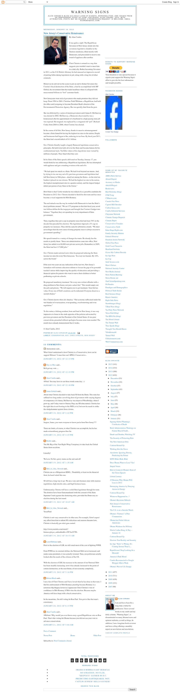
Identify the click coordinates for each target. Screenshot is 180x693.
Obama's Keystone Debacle (120, 500)
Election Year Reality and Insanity (123, 540)
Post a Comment (50, 631)
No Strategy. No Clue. (92, 672)
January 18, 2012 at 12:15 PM (59, 359)
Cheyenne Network (112, 214)
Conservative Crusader (114, 223)
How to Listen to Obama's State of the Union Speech (123, 471)
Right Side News (111, 300)
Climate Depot (111, 220)
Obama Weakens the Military (121, 526)
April (113, 407)
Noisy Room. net (111, 278)
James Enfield (51, 391)
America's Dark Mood (118, 556)
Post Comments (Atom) (63, 640)
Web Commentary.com (114, 341)
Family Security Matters (114, 233)
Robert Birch (51, 578)
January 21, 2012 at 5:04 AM (58, 624)
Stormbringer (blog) (113, 303)
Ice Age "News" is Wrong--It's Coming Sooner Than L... (121, 545)
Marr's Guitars (110, 265)
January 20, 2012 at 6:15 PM (58, 605)
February (114, 414)
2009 (110, 579)
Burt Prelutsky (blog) (113, 191)
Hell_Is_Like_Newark (54, 468)
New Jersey (89, 335)
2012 (110, 375)
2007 (110, 586)
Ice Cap (108, 259)
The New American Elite (119, 441)
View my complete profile (117, 633)
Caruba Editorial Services (115, 211)
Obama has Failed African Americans (120, 521)
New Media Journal (112, 271)
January (114, 418)
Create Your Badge (111, 132)
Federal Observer (111, 236)
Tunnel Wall (110, 335)
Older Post (97, 635)
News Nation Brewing (113, 274)
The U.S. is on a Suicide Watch (121, 510)
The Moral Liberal (112, 319)
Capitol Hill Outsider (113, 204)
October (114, 385)
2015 (110, 364)
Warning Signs (90, 11)
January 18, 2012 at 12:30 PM (59, 385)
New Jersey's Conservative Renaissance (120, 505)
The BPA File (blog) (113, 316)
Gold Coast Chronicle (113, 246)
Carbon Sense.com (112, 207)
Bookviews (109, 188)
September (115, 389)
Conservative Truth (112, 227)
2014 (110, 367)
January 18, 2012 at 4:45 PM (58, 435)
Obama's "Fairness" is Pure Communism (120, 515)
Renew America (111, 297)
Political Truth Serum (113, 290)
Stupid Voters (115, 466)
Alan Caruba (51, 378)
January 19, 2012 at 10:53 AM (59, 535)
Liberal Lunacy (116, 476)
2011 (110, 572)
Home (72, 635)
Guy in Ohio (51, 365)
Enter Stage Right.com (114, 230)
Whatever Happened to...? (120, 496)
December (115, 378)
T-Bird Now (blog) (112, 306)
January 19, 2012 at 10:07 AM (59, 502)
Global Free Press (112, 243)
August (114, 393)
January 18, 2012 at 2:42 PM (58, 413)
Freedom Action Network (115, 239)
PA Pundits (109, 284)
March (113, 411)
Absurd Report (111, 179)
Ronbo (49, 441)
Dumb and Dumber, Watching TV (122, 434)
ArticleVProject (111, 185)
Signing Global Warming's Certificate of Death (120, 423)
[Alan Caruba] (113, 129)
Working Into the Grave (119, 449)
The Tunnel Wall (111, 322)
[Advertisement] (119, 41)
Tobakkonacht (110, 332)
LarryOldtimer (51, 541)
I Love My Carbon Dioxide (115, 252)
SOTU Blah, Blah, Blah (119, 459)
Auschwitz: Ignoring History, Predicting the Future (121, 454)
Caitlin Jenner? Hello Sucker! (92, 681)
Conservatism (57, 335)
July (112, 396)
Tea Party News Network (114, 310)
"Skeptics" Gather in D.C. (93, 675)
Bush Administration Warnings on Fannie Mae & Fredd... (123, 429)
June (113, 400)
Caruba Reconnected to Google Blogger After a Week (122, 561)
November (115, 382)
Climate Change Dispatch (115, 217)
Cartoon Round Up (117, 445)
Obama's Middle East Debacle (93, 669)
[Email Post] (78, 333)
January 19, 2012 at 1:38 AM (58, 462)
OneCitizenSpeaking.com (115, 281)
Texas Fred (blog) (112, 313)
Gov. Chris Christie (74, 335)
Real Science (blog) (112, 294)
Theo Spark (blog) (112, 325)
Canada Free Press (112, 201)
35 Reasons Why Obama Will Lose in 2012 (121, 481)
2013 (110, 371)
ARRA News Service (113, 175)
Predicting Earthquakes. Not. (93, 678)
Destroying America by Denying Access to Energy (122, 487)
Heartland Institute (112, 249)
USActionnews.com (112, 338)
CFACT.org (109, 195)
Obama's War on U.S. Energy (120, 566)
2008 (110, 583)
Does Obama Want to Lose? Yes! (122, 462)
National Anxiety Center (114, 268)
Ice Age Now (110, 255)
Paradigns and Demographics (116, 287)
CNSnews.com (110, 198)
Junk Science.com (112, 262)
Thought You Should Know (115, 329)
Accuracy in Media (112, 182)
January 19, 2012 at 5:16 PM (58, 572)
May (113, 404)
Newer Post (48, 635)
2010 (110, 575)
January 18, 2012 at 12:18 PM (59, 372)
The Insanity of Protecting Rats (122, 438)
